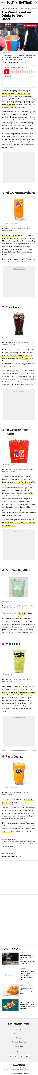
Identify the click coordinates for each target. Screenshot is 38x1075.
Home (3, 8)
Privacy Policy (19, 1034)
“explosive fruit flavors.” (21, 482)
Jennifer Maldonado (11, 62)
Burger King (8, 370)
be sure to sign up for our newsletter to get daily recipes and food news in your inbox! (18, 522)
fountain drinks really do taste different (16, 93)
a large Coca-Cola (20, 370)
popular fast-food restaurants (14, 131)
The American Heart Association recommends (17, 494)
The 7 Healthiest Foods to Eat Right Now (18, 145)
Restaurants (11, 8)
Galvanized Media (17, 1068)
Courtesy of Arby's (8, 674)
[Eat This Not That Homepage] (19, 2)
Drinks (5, 856)
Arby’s (4, 692)
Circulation (25, 358)
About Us (19, 1030)
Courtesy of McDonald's (9, 223)
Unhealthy (16, 856)
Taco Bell (21, 613)
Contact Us (19, 1046)
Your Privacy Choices (21, 1074)
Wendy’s (7, 476)
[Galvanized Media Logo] (19, 1065)
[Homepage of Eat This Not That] (19, 1024)
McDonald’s (10, 104)
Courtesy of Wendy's (8, 464)
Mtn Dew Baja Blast (12, 618)
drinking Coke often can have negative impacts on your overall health (17, 353)
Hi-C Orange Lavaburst (10, 235)
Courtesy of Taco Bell (8, 601)
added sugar (6, 831)
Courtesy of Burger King (9, 337)
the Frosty (32, 512)
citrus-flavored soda (21, 686)
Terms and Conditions (19, 1042)
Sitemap (19, 1038)
